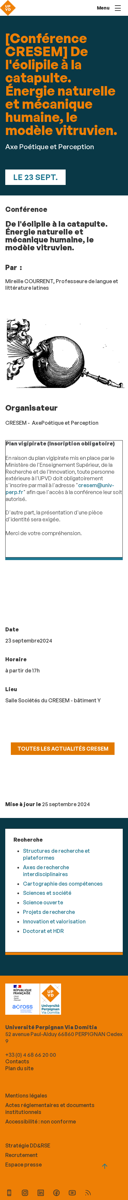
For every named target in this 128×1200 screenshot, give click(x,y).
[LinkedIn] (41, 1193)
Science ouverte (43, 902)
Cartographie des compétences (63, 883)
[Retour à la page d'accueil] (8, 8)
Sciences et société (47, 893)
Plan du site (19, 1068)
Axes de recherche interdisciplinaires (46, 870)
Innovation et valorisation (54, 921)
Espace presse (23, 1164)
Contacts (17, 1061)
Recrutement (21, 1155)
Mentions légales (26, 1095)
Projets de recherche (49, 912)
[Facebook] (56, 1193)
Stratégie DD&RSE (27, 1145)
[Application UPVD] (9, 1193)
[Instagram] (25, 1193)
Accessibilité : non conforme (40, 1121)
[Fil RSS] (88, 1193)
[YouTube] (72, 1193)
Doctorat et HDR (43, 931)
